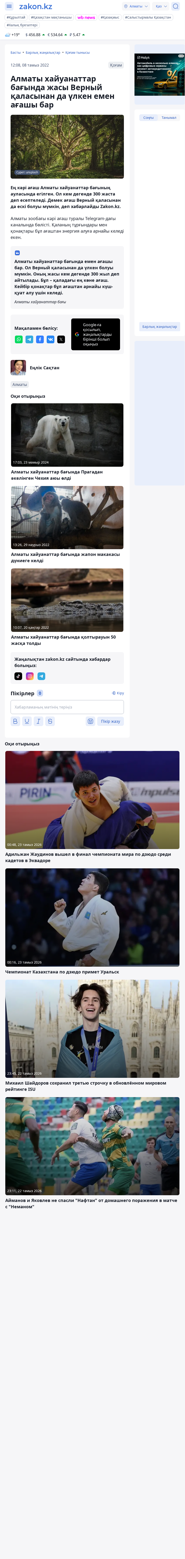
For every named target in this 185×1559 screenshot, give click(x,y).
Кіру (120, 693)
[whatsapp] (18, 339)
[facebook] (40, 339)
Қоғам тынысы (77, 52)
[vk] (50, 339)
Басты (16, 52)
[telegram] (29, 339)
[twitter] (61, 339)
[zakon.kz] (35, 6)
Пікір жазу (110, 721)
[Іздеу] (175, 6)
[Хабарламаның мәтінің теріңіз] (67, 707)
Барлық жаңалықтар (43, 52)
